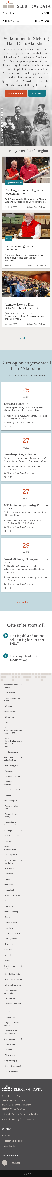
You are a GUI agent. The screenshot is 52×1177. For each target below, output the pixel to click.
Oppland (8, 917)
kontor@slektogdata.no (20, 1104)
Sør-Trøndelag (10, 939)
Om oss (7, 1135)
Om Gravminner (11, 1071)
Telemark (8, 944)
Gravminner (9, 693)
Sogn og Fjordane (12, 933)
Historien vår (10, 998)
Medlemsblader (11, 752)
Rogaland (8, 928)
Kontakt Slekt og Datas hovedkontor (21, 1114)
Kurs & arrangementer (10, 848)
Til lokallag (37, 93)
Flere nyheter (23, 338)
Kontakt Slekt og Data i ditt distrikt (19, 1119)
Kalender (8, 841)
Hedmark (8, 884)
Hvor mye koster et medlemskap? (23, 658)
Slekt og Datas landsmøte (10, 991)
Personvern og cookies (15, 1141)
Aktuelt (7, 722)
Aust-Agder (9, 868)
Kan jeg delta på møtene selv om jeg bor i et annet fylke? (28, 639)
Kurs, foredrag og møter (12, 699)
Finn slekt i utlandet (12, 790)
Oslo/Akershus (12, 21)
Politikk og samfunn (12, 1004)
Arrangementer (16, 93)
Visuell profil (9, 1146)
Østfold (7, 960)
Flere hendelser (23, 602)
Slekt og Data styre (12, 985)
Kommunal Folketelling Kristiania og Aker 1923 (13, 730)
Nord (6, 901)
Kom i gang (9, 771)
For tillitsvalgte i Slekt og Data (11, 1032)
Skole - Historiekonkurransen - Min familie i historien (13, 742)
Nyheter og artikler (12, 836)
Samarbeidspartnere (12, 1012)
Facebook (15, 1163)
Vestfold (8, 955)
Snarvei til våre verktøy (10, 815)
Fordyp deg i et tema (11, 807)
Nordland (8, 906)
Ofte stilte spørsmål (12, 1066)
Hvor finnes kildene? (9, 783)
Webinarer (9, 706)
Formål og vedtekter (13, 979)
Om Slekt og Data (12, 974)
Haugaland (9, 879)
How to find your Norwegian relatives (12, 823)
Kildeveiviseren (11, 711)
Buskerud (8, 874)
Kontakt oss (9, 1017)
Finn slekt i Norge (12, 776)
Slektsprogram (10, 801)
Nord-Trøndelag (11, 912)
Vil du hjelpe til (10, 855)
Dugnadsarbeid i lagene (11, 1024)
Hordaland (9, 890)
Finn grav (8, 1050)
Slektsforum (9, 717)
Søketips (8, 795)
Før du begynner (11, 765)
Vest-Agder (9, 949)
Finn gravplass (10, 1055)
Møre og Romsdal (12, 895)
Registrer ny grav (11, 1061)
